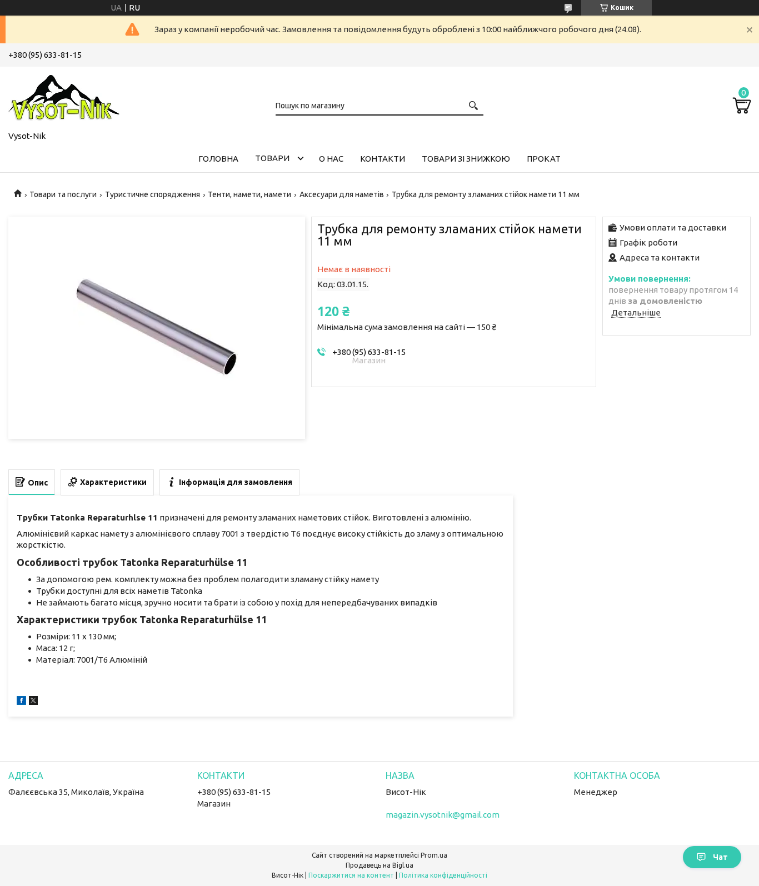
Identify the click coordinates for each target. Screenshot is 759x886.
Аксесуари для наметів (341, 194)
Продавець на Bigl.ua (379, 865)
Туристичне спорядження (152, 194)
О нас (331, 158)
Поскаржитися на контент (351, 875)
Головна (218, 158)
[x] (33, 702)
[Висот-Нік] (63, 97)
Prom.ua (434, 855)
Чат (720, 857)
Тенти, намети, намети (249, 194)
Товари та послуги (63, 194)
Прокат (544, 158)
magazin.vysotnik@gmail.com (443, 814)
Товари (272, 158)
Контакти (382, 158)
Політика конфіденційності (443, 875)
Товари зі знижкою (466, 158)
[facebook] (21, 702)
